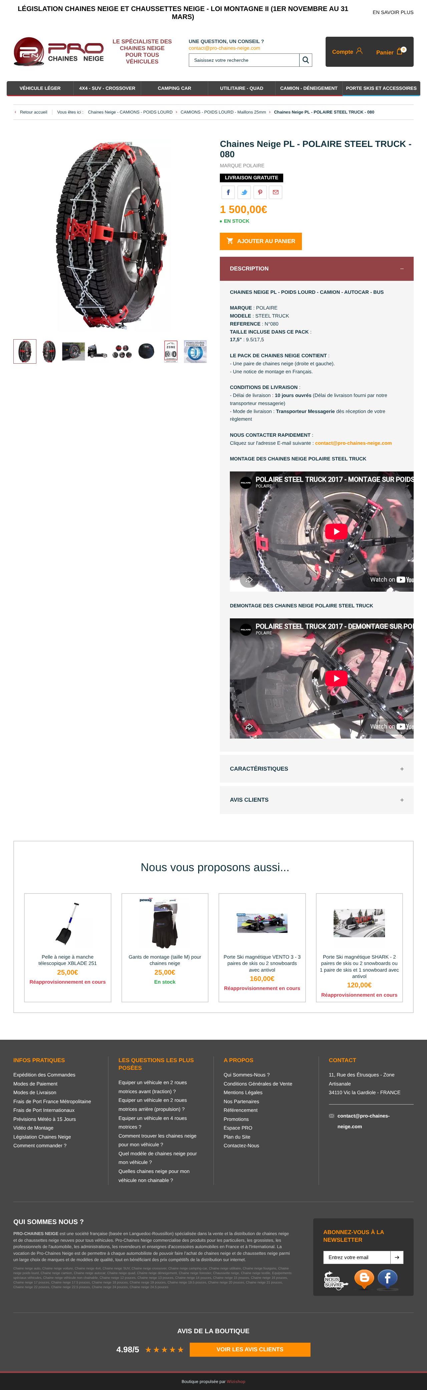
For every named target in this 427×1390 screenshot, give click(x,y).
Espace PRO (238, 1128)
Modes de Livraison (34, 1093)
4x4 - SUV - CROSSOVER (107, 88)
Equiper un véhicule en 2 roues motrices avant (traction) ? (152, 1087)
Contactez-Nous (242, 1146)
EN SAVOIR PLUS (393, 12)
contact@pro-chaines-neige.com (224, 48)
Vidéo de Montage (33, 1128)
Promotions (236, 1119)
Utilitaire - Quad (242, 88)
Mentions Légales (243, 1093)
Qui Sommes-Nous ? (247, 1075)
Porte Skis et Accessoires (381, 88)
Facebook (228, 192)
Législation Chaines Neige (42, 1137)
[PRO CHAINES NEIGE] (61, 51)
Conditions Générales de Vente (258, 1084)
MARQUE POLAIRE (242, 166)
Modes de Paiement (35, 1084)
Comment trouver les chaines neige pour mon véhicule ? (157, 1141)
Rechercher (305, 60)
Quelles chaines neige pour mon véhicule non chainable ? (153, 1176)
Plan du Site (237, 1137)
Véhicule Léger (40, 88)
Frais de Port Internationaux (43, 1110)
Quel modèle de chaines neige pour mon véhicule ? (157, 1158)
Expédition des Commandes (44, 1075)
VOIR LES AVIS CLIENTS (250, 1350)
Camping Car (174, 88)
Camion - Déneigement (309, 88)
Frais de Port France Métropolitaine (52, 1102)
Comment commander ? (39, 1146)
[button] (397, 1257)
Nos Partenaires (242, 1102)
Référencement (241, 1110)
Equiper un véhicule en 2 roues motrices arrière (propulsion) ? (152, 1105)
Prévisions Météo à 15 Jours (44, 1119)
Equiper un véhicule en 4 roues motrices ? (152, 1123)
